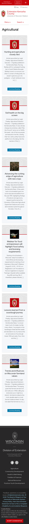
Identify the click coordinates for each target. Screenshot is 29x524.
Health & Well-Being (14, 474)
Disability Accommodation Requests (15, 506)
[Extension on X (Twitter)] (16, 464)
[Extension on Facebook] (12, 464)
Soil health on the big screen (14, 114)
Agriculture (14, 469)
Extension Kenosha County (16, 12)
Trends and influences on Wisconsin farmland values (14, 373)
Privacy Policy (7, 501)
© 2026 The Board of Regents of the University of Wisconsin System (14, 497)
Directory (24, 7)
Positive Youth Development (14, 483)
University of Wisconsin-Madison (7, 2)
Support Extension (18, 2)
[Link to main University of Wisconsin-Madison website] (14, 443)
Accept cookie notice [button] (14, 521)
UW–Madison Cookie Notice (9, 517)
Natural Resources (14, 480)
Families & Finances (14, 477)
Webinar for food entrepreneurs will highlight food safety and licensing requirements (14, 246)
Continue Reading (14, 89)
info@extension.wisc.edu (15, 495)
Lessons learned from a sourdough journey (14, 311)
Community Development (14, 471)
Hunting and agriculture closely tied (14, 53)
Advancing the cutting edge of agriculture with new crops (14, 176)
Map (17, 7)
